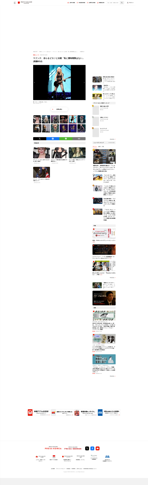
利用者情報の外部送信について (89, 468)
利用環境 (73, 468)
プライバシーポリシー (60, 468)
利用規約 (68, 468)
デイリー (95, 146)
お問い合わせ (79, 468)
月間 (103, 146)
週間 (99, 146)
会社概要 (53, 468)
